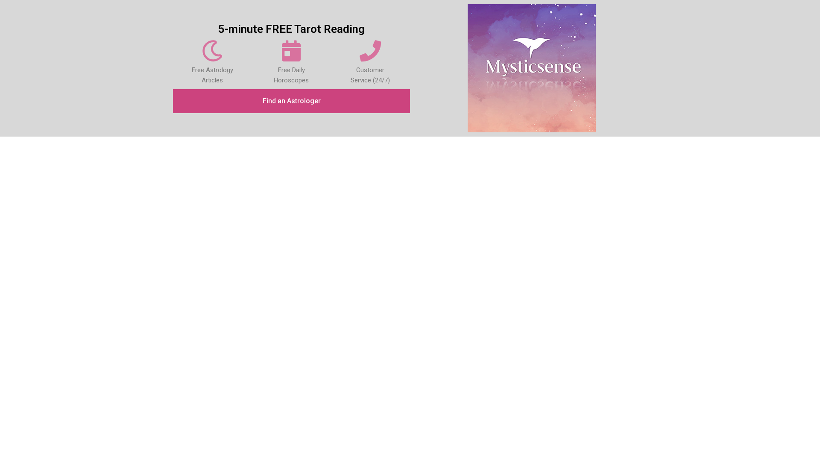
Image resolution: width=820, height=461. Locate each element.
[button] (291, 101)
